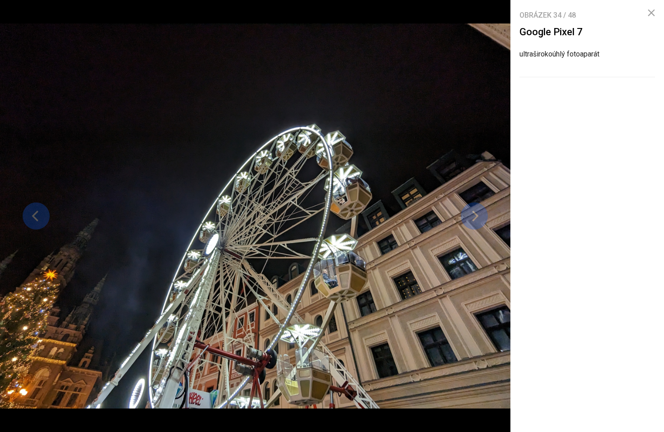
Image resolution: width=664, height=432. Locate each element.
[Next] (474, 216)
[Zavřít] (651, 13)
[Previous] (36, 216)
